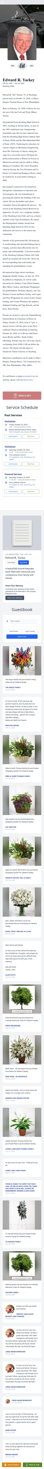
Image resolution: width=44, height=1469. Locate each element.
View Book (11, 562)
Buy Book (23, 562)
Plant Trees (30, 436)
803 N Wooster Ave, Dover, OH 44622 (23, 432)
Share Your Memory (14, 598)
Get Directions (13, 436)
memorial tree (30, 376)
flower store (28, 379)
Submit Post (22, 636)
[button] (22, 660)
